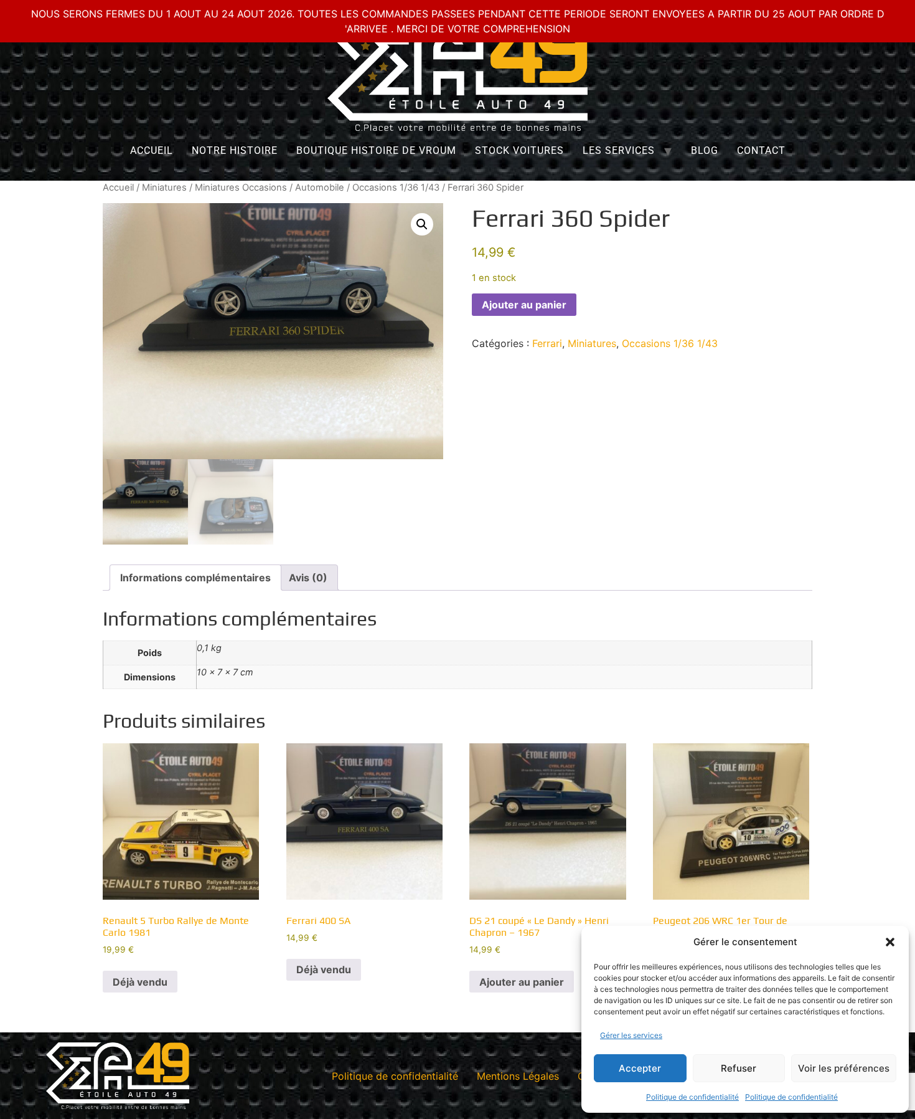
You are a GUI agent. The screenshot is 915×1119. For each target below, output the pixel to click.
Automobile (319, 187)
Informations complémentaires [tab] (195, 577)
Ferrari (547, 343)
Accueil (151, 150)
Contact (761, 150)
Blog (704, 150)
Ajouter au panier (524, 304)
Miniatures (164, 187)
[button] (890, 942)
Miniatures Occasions (241, 187)
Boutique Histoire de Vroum (376, 150)
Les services (619, 150)
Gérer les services (631, 1035)
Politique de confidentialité (692, 1097)
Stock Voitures (519, 150)
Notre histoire (235, 150)
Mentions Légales (518, 1076)
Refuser (738, 1068)
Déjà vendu (140, 982)
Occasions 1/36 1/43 (395, 187)
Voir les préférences (843, 1068)
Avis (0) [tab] (308, 577)
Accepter (640, 1068)
